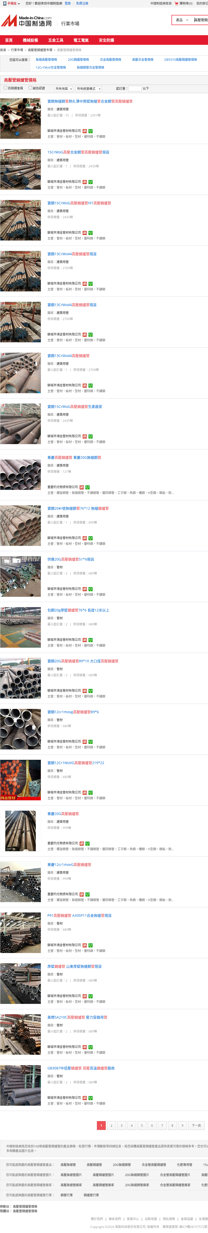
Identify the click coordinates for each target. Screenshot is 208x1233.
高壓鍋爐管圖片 (103, 1175)
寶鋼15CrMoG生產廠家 (74, 406)
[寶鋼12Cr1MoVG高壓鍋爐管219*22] (20, 780)
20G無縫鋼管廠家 (137, 1185)
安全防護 (106, 40)
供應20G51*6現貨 (70, 559)
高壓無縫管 (68, 1165)
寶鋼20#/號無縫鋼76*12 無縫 (78, 508)
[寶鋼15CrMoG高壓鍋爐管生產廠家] (20, 423)
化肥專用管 (184, 1165)
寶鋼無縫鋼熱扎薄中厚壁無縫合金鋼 (90, 101)
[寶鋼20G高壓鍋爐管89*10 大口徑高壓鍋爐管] (20, 678)
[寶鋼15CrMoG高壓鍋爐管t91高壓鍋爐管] (20, 220)
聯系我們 (115, 1219)
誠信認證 (39, 88)
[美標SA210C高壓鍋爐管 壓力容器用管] (20, 1034)
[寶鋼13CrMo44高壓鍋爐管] (20, 372)
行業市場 (70, 24)
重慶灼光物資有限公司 (62, 487)
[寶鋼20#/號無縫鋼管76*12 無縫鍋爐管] (20, 525)
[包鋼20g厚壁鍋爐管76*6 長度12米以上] (20, 627)
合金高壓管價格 (110, 59)
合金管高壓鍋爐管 (154, 1165)
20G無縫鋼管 (122, 1165)
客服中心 (133, 1219)
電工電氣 (81, 40)
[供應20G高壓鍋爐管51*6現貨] (20, 576)
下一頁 (196, 1125)
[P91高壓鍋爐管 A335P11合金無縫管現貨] (20, 932)
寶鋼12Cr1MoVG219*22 (75, 762)
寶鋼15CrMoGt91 (79, 203)
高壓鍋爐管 (94, 1165)
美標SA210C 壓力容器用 (77, 1017)
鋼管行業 (67, 1195)
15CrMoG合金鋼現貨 (78, 152)
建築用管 (63, 109)
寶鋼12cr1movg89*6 (73, 711)
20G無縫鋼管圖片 (137, 1175)
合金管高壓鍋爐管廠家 (175, 1185)
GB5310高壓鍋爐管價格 (180, 59)
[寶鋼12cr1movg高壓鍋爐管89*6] (20, 729)
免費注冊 (82, 3)
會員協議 (187, 1219)
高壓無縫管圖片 (71, 1175)
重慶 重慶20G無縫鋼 (74, 457)
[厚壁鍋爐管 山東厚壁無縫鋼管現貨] (20, 983)
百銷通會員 (15, 88)
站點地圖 (151, 1219)
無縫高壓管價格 (46, 59)
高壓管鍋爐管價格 (25, 1206)
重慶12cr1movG (69, 864)
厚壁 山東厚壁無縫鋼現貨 (74, 966)
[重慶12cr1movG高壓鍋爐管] (20, 881)
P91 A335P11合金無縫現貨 (79, 915)
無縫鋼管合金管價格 (90, 67)
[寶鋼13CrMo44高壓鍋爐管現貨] (20, 271)
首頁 (9, 40)
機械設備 (30, 40)
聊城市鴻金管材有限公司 (64, 131)
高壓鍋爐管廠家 (103, 1185)
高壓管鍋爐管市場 (40, 50)
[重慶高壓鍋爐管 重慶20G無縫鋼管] (20, 474)
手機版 (11, 3)
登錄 (68, 3)
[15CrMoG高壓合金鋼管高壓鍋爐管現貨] (20, 169)
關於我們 (97, 1219)
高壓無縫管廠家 (71, 1185)
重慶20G (63, 813)
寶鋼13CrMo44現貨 (72, 253)
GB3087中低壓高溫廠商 (81, 1068)
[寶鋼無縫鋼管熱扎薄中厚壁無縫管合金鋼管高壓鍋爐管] (20, 118)
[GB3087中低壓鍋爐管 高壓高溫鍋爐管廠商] (20, 1085)
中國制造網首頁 (161, 3)
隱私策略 (169, 1219)
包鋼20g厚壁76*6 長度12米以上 (78, 610)
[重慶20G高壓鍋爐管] (20, 830)
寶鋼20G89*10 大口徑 (82, 661)
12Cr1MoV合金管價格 (51, 67)
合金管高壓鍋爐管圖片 (175, 1175)
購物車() (186, 3)
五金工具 (55, 40)
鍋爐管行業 (91, 1195)
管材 (60, 567)
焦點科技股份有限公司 (130, 1227)
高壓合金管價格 (142, 59)
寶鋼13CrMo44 (68, 355)
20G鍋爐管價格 (78, 59)
